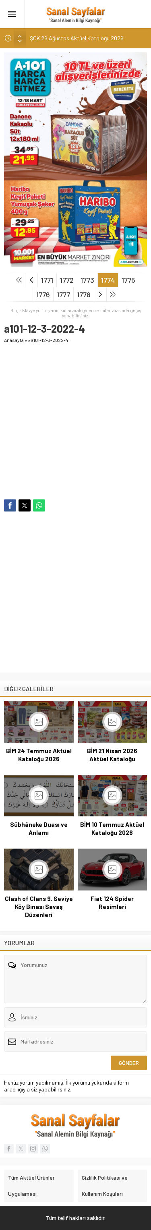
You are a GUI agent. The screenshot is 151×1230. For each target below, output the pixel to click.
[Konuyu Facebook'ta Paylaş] (10, 505)
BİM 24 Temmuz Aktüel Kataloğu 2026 (39, 754)
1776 (43, 294)
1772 (67, 279)
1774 (108, 279)
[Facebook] (9, 1148)
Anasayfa (14, 340)
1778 (84, 294)
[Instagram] (33, 1148)
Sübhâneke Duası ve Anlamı (39, 828)
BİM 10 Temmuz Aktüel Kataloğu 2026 (112, 828)
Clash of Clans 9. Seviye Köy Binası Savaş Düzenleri (39, 906)
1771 (47, 279)
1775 (128, 279)
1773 (87, 279)
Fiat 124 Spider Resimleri (112, 902)
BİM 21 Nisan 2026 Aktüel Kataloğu (112, 754)
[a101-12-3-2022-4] (75, 263)
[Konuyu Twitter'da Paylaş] (25, 505)
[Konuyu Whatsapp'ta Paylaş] (39, 505)
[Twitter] (21, 1148)
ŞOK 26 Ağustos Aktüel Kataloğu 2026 (77, 38)
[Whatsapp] (45, 1148)
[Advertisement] (75, 423)
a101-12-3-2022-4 (49, 340)
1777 (63, 294)
